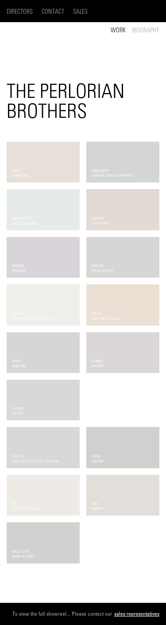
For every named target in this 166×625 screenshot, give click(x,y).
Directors (20, 12)
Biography (145, 30)
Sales (80, 12)
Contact (53, 12)
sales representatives (136, 613)
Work (118, 30)
